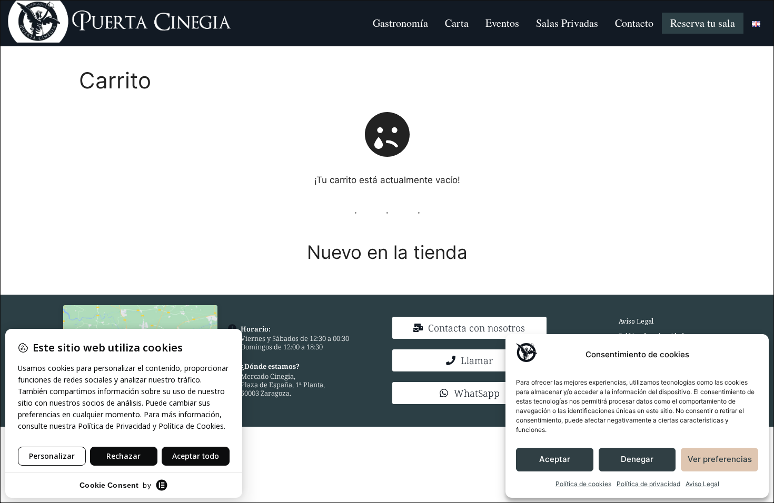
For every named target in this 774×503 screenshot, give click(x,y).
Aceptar (554, 459)
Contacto (634, 23)
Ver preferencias (720, 459)
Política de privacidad (648, 484)
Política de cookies (583, 484)
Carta (457, 23)
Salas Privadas (567, 23)
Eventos (502, 23)
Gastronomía (400, 23)
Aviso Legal (702, 484)
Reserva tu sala (702, 23)
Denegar (637, 459)
